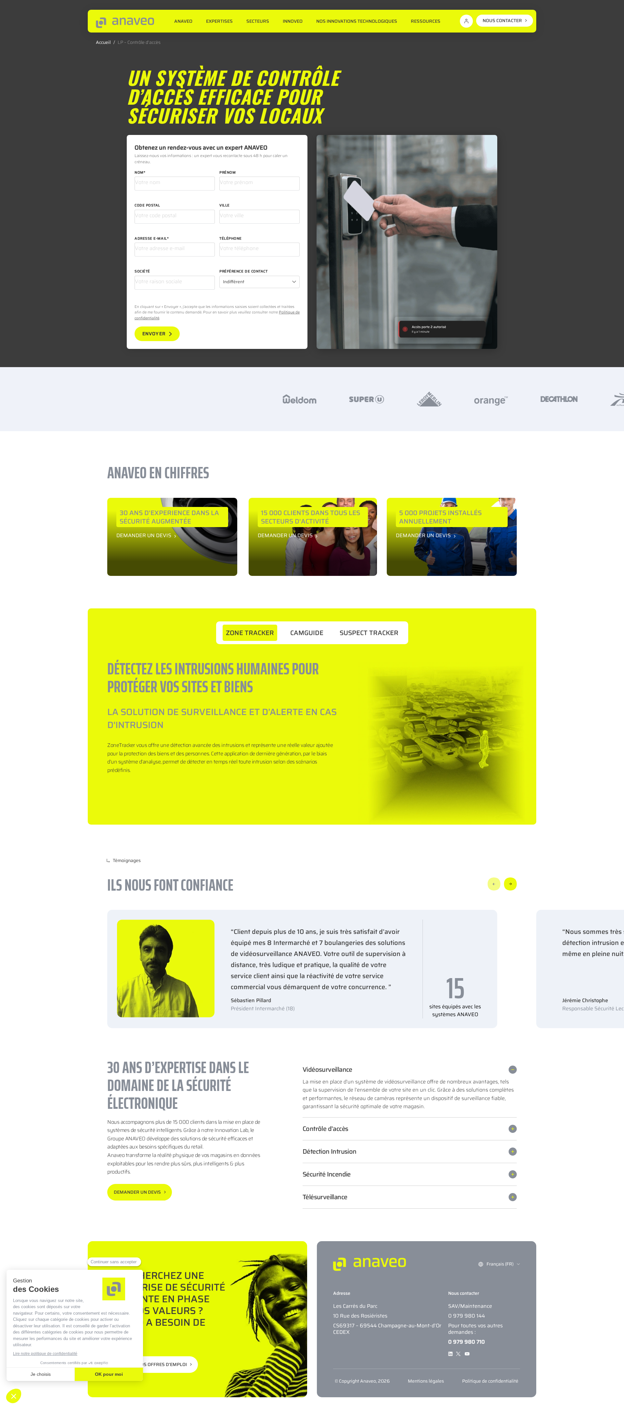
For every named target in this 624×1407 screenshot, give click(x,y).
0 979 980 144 (466, 1316)
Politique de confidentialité (490, 1381)
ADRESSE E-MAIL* (152, 238)
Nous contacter (502, 20)
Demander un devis (143, 534)
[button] (494, 884)
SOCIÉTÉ (142, 271)
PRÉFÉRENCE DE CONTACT (243, 271)
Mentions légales (426, 1381)
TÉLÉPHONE (230, 238)
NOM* (140, 172)
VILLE (224, 205)
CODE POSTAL (147, 205)
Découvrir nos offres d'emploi (148, 1364)
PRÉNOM (227, 172)
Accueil (103, 42)
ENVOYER (154, 333)
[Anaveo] (125, 22)
